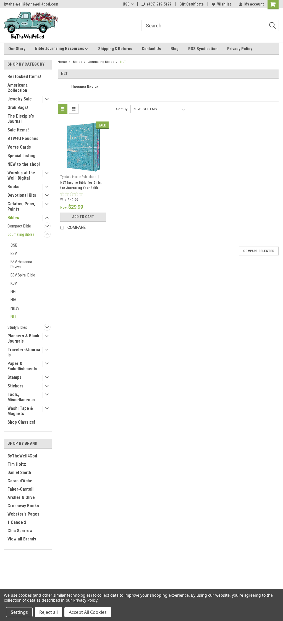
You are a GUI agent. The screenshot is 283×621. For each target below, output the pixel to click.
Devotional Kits (21, 195)
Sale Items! (18, 130)
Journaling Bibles (21, 234)
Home (62, 62)
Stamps (14, 377)
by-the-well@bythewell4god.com (31, 4)
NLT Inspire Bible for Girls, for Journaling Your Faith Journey (80, 186)
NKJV (15, 308)
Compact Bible (19, 226)
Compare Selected (258, 251)
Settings (19, 612)
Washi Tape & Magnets (20, 411)
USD (126, 4)
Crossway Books (23, 505)
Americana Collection (17, 87)
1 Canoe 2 (16, 522)
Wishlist (224, 4)
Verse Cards (19, 147)
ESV (14, 253)
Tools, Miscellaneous (21, 397)
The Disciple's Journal (20, 118)
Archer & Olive (21, 497)
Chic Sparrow (20, 530)
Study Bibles (17, 327)
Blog (175, 48)
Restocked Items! (24, 76)
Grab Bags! (17, 107)
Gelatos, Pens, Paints (21, 206)
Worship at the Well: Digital (21, 175)
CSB (14, 245)
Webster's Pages (23, 514)
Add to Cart (83, 216)
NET (14, 291)
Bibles (13, 217)
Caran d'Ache (19, 480)
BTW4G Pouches (22, 138)
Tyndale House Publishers (78, 177)
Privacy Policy (239, 48)
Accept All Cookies (88, 612)
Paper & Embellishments (22, 366)
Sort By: (122, 109)
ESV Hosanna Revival (21, 264)
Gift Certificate (191, 4)
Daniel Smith (19, 472)
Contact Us (151, 48)
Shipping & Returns (115, 48)
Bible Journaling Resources (60, 48)
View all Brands (21, 539)
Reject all (48, 612)
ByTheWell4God (22, 456)
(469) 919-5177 (159, 4)
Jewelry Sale (19, 99)
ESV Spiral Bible (23, 275)
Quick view (83, 168)
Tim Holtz (16, 464)
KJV (14, 283)
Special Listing (21, 155)
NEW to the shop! (23, 164)
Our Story (16, 48)
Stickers (15, 386)
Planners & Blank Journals (23, 338)
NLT (13, 316)
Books (13, 186)
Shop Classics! (21, 422)
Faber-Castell (20, 489)
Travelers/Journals (23, 352)
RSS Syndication (203, 48)
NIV (13, 299)
